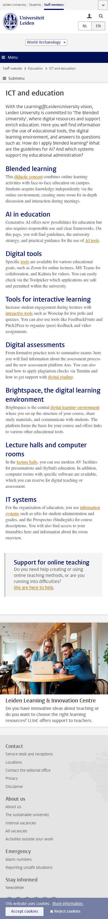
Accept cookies (24, 911)
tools (25, 261)
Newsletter (15, 887)
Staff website (12, 68)
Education (35, 68)
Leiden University (14, 5)
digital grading (60, 377)
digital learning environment (74, 407)
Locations (14, 762)
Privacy (12, 778)
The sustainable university (27, 814)
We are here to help (33, 587)
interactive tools (19, 313)
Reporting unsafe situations (29, 867)
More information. (68, 903)
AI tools (92, 240)
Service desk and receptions (29, 754)
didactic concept (28, 176)
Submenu (16, 78)
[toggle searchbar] (100, 15)
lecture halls (27, 462)
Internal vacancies (21, 823)
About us (13, 806)
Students (35, 5)
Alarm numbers (19, 859)
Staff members (54, 5)
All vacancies (16, 831)
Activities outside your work (29, 839)
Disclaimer (14, 786)
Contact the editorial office (28, 770)
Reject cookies (67, 911)
